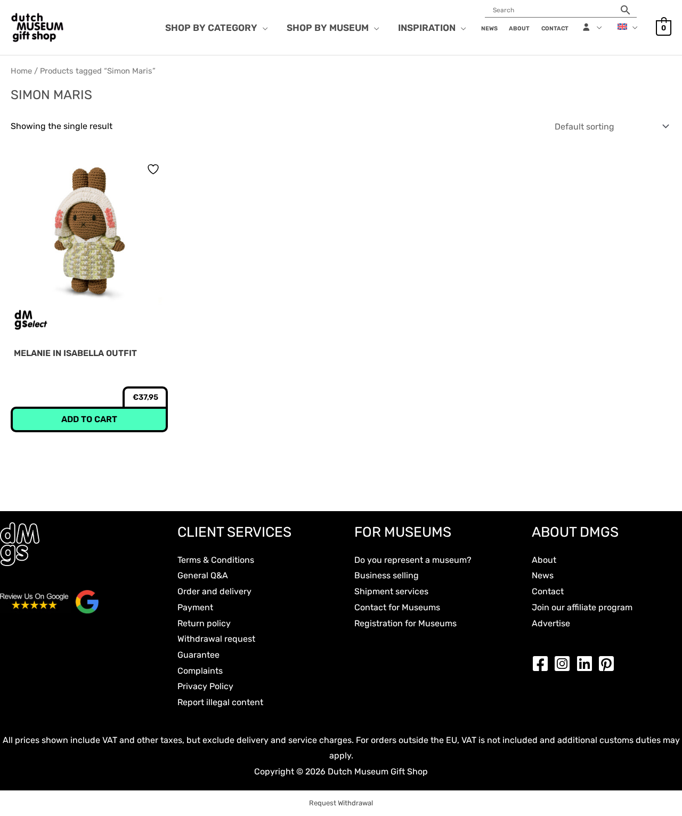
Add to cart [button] (89, 419)
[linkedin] (587, 663)
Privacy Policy (205, 686)
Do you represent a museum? (413, 560)
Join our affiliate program (582, 607)
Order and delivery (214, 591)
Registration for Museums (405, 623)
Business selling (386, 575)
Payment (195, 607)
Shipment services (391, 591)
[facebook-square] (543, 663)
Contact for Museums (397, 607)
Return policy (204, 623)
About (544, 560)
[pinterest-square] (609, 663)
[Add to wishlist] (155, 169)
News (543, 575)
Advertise (551, 623)
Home (21, 71)
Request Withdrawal (341, 803)
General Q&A (202, 575)
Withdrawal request (216, 639)
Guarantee (198, 655)
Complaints (200, 671)
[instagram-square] (565, 663)
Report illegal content (220, 702)
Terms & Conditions (215, 560)
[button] (262, 27)
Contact (548, 591)
